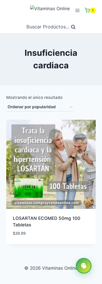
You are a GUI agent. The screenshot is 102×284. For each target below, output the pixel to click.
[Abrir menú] (77, 10)
